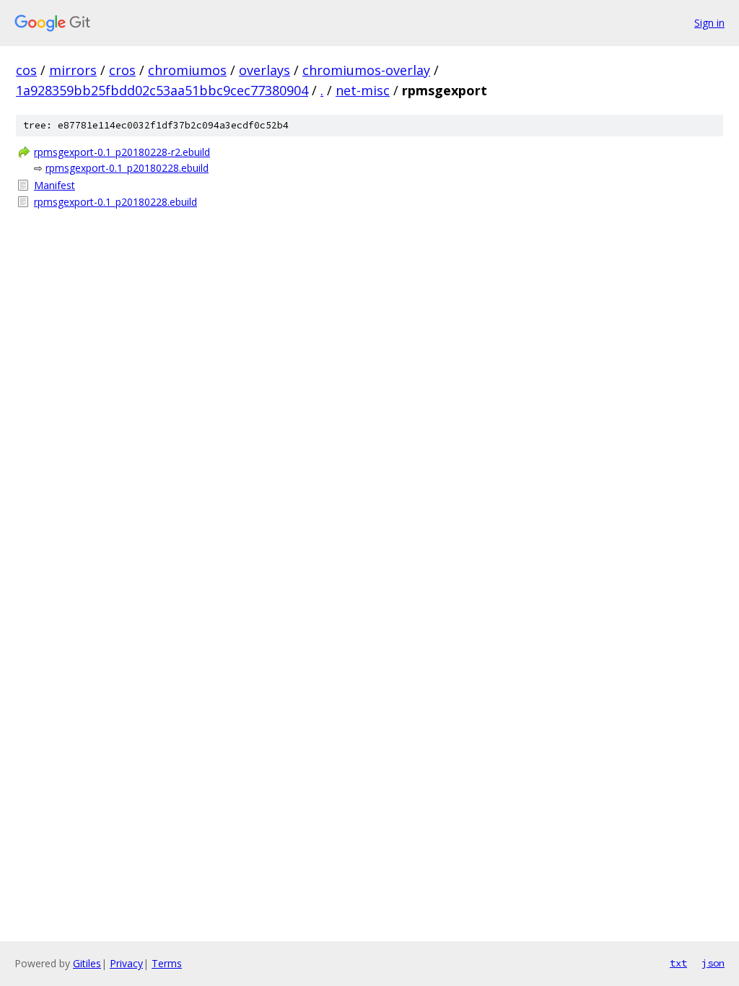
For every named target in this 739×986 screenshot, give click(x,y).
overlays (264, 70)
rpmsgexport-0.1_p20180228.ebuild (127, 168)
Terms (167, 963)
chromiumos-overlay (366, 70)
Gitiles (87, 963)
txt (678, 962)
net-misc (363, 90)
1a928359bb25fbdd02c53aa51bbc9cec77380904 (162, 90)
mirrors (73, 70)
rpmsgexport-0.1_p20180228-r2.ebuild (122, 152)
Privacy (126, 963)
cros (122, 70)
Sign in (709, 23)
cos (26, 70)
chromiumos (187, 70)
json (713, 962)
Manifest (54, 185)
